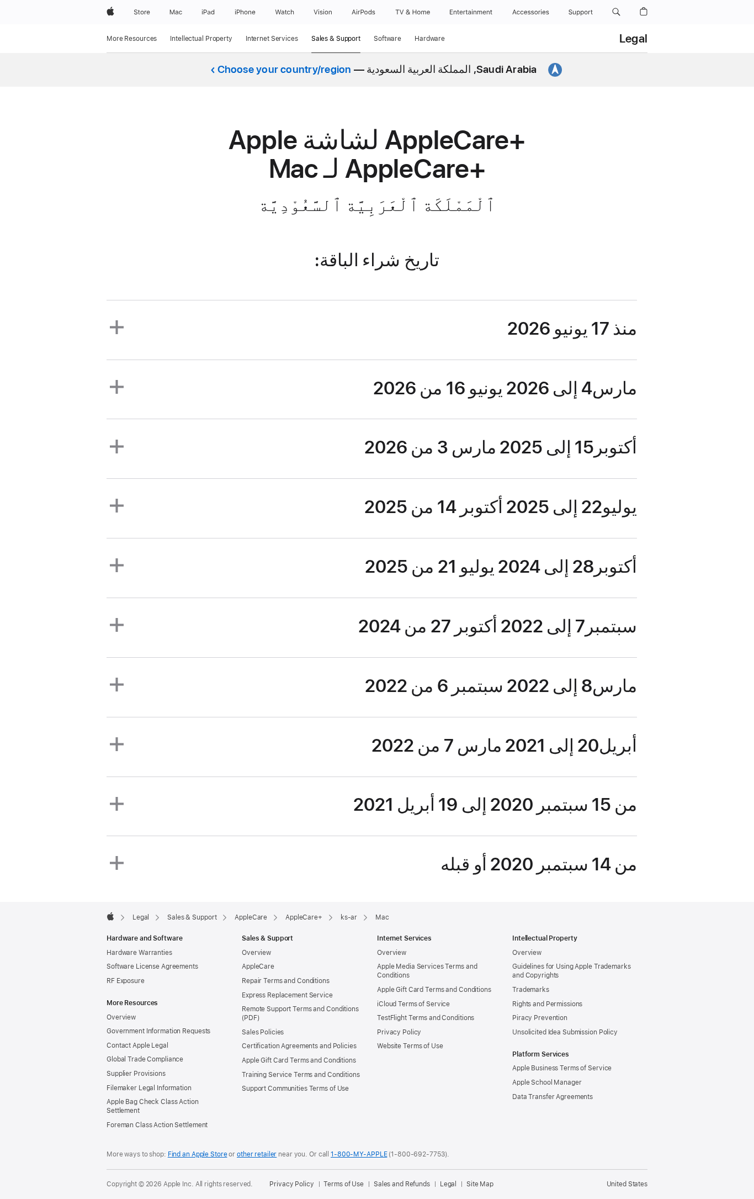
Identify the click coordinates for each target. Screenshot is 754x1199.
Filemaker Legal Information (149, 1088)
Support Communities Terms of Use (295, 1088)
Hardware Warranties (139, 953)
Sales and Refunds (402, 1184)
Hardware (430, 39)
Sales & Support (335, 39)
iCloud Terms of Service (413, 1004)
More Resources (132, 39)
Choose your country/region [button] (284, 69)
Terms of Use (343, 1184)
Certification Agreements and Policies (299, 1046)
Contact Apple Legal (137, 1045)
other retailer (257, 1154)
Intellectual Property (201, 39)
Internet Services (272, 39)
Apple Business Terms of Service (562, 1068)
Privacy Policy (399, 1032)
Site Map (479, 1184)
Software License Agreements (152, 966)
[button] (616, 12)
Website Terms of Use (410, 1046)
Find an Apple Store (197, 1154)
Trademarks (530, 990)
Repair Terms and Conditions (286, 981)
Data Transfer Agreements (552, 1097)
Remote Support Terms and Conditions (300, 1009)
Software (387, 39)
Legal (633, 38)
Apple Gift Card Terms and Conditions (299, 1060)
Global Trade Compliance (145, 1059)
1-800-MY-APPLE (359, 1154)
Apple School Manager (547, 1082)
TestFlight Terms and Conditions (425, 1018)
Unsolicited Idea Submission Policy (565, 1032)
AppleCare (258, 966)
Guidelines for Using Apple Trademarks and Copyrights (571, 971)
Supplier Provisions (136, 1073)
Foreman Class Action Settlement (157, 1125)
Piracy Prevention (539, 1018)
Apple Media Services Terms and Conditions (427, 971)
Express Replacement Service (287, 995)
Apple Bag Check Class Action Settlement (153, 1106)
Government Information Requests (158, 1031)
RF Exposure (126, 981)
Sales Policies (263, 1032)
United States (627, 1184)
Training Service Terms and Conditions (301, 1075)
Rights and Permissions (547, 1004)
